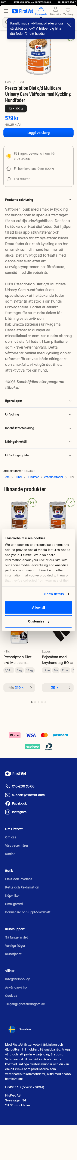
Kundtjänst (13, 954)
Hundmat (33, 477)
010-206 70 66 (23, 786)
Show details (54, 594)
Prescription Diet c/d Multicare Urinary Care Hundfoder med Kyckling (17, 660)
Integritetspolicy (17, 979)
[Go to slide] (31, 702)
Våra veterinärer (16, 845)
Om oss (10, 837)
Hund (20, 82)
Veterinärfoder (53, 477)
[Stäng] (69, 24)
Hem (6, 477)
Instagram (19, 812)
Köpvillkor (12, 895)
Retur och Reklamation (22, 887)
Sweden (25, 1029)
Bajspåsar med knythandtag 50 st (57, 659)
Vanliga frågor (15, 945)
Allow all (38, 607)
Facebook (19, 803)
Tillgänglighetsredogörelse (25, 1004)
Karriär (10, 854)
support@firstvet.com (28, 795)
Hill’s (8, 82)
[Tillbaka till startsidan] (22, 11)
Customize (36, 621)
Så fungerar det (16, 937)
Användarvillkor (16, 987)
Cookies (11, 995)
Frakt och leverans (18, 879)
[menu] (6, 11)
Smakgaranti (14, 904)
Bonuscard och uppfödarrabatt (27, 912)
